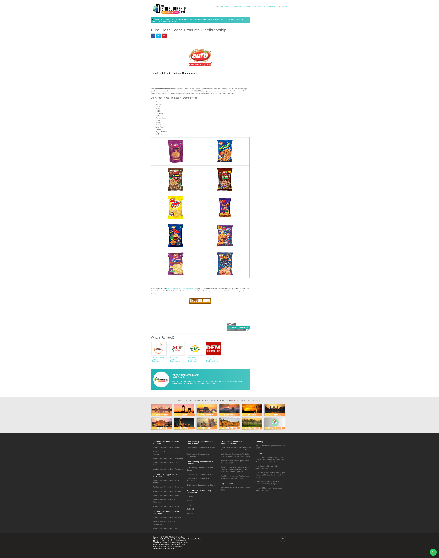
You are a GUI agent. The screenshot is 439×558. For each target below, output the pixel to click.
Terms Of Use (157, 543)
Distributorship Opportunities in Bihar (200, 474)
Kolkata (189, 500)
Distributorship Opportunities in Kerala (166, 447)
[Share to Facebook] (153, 36)
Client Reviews (270, 6)
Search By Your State (253, 6)
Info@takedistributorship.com (164, 541)
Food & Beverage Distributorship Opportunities (189, 19)
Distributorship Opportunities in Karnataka (168, 458)
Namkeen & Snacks (170, 21)
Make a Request (164, 545)
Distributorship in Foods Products (179, 288)
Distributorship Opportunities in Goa (165, 528)
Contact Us (238, 6)
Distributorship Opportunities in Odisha (201, 485)
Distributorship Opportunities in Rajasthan (168, 487)
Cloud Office (179, 546)
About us (156, 546)
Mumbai (190, 513)
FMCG (156, 19)
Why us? (283, 6)
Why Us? (170, 546)
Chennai (190, 496)
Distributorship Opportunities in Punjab (166, 495)
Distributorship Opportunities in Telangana (168, 469)
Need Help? (183, 543)
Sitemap (155, 545)
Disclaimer (175, 543)
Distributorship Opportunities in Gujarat (167, 517)
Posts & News (181, 545)
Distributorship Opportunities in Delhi (166, 506)
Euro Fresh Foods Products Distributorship (174, 73)
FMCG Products (165, 19)
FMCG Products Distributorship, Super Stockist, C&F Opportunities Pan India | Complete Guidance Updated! (235, 469)
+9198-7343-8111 (180, 541)
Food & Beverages (213, 19)
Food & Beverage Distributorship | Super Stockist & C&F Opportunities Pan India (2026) (270, 475)
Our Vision (163, 546)
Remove (173, 545)
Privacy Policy (167, 543)
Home (216, 6)
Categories (226, 6)
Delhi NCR (190, 509)
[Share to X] (158, 36)
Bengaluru (190, 505)
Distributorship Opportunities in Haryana (167, 491)
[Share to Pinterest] (164, 36)
